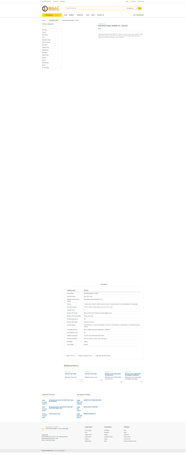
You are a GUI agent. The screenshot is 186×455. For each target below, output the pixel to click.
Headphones (45, 50)
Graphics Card (108, 371)
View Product (81, 380)
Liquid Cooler (45, 55)
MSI (102, 355)
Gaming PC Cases (54, 20)
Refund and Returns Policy (130, 441)
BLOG (87, 15)
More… (106, 441)
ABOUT (93, 15)
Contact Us (55, 1)
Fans (43, 37)
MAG (100, 355)
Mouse (43, 65)
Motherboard (67, 371)
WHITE (108, 355)
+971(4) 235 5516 (47, 1)
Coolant (44, 32)
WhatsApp (62, 1)
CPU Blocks (45, 34)
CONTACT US (100, 15)
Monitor (44, 60)
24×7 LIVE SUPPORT (138, 15)
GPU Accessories (46, 42)
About (125, 432)
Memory (44, 57)
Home (43, 20)
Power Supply (45, 67)
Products (134, 1)
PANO (105, 355)
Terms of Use (127, 439)
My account (141, 1)
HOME (65, 15)
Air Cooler (44, 29)
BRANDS (71, 15)
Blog (127, 1)
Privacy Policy (127, 436)
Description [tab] (103, 284)
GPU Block (44, 45)
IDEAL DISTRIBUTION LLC (48, 450)
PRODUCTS (80, 15)
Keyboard (44, 52)
